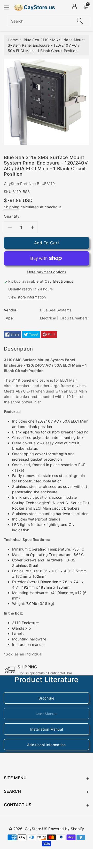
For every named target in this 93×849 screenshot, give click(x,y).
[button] (9, 7)
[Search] (80, 21)
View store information (27, 297)
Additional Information (46, 745)
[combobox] (48, 21)
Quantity (12, 216)
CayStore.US (36, 828)
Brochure (46, 698)
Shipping (11, 207)
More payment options (46, 272)
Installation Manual (46, 729)
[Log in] (74, 6)
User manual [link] (46, 713)
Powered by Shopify (66, 828)
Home (13, 40)
